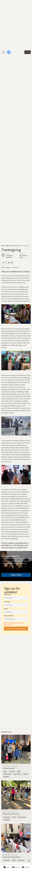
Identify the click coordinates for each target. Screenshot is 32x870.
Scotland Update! (9, 768)
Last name (7, 601)
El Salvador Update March (12, 857)
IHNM (7, 245)
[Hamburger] (3, 52)
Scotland (6, 776)
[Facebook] (3, 262)
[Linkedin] (11, 262)
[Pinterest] (8, 262)
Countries (12, 771)
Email (5, 608)
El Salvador (7, 817)
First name (7, 594)
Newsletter (7, 819)
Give (27, 52)
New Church (17, 774)
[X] (6, 262)
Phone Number (8, 616)
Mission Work (13, 245)
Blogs (3, 245)
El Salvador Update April (11, 814)
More (19, 245)
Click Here (16, 574)
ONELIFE (25, 774)
